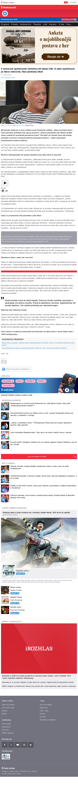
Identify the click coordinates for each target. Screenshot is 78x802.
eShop (4, 714)
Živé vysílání (7, 385)
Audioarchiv (25, 24)
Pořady (14, 24)
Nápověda (44, 708)
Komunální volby (8, 708)
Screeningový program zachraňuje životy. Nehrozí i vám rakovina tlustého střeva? (34, 348)
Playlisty (37, 24)
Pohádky (29, 381)
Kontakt (43, 717)
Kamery (53, 24)
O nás (61, 24)
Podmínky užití (25, 771)
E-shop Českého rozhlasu (14, 508)
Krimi (19, 381)
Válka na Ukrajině (8, 705)
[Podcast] (3, 191)
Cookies (4, 771)
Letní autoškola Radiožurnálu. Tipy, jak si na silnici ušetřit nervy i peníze (41, 432)
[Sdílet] (6, 191)
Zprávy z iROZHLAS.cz (12, 622)
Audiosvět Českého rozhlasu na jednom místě (16, 395)
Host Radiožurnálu (8, 78)
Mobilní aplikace (8, 733)
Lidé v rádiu (44, 711)
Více (69, 24)
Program (5, 24)
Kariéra (42, 714)
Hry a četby (7, 381)
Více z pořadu (8, 463)
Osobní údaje (13, 771)
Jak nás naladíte (46, 705)
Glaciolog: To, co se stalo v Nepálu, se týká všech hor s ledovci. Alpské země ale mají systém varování (38, 682)
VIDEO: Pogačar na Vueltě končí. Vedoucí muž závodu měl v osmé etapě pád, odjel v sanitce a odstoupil (39, 686)
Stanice (5, 711)
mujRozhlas (5, 376)
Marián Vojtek (20, 125)
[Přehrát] (5, 183)
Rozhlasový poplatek (47, 720)
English (34, 771)
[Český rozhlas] (7, 2)
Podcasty (5, 730)
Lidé (45, 24)
